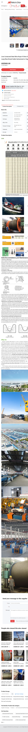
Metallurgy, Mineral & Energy (10, 9)
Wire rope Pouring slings (6, 701)
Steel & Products (19, 9)
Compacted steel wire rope (18, 699)
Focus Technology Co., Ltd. (16, 726)
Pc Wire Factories (5, 716)
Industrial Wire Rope (16, 716)
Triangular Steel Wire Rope (6, 699)
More (2, 722)
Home (2, 9)
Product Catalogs (19, 694)
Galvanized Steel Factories (7, 713)
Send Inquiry (13, 69)
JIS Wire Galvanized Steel (20, 719)
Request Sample (22, 72)
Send (12, 621)
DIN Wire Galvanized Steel (7, 719)
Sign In (3, 100)
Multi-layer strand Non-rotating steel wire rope (10, 696)
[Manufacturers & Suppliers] (14, 2)
